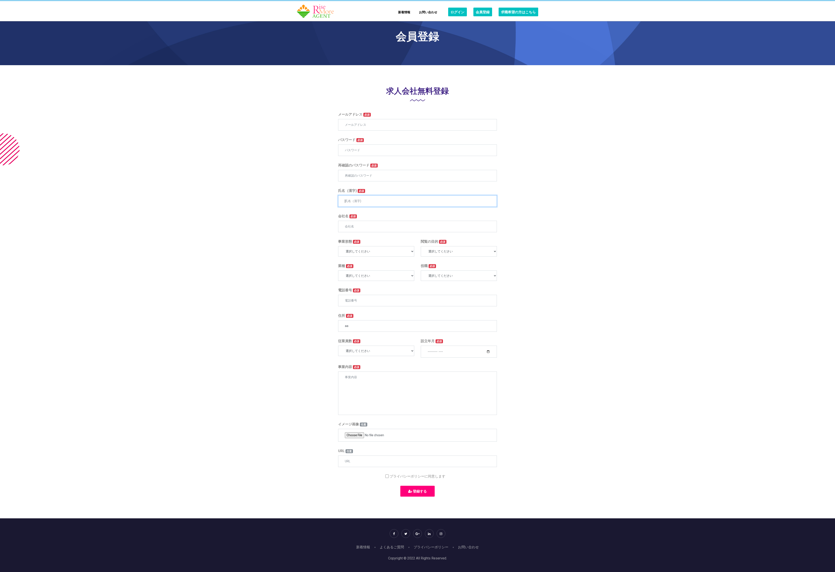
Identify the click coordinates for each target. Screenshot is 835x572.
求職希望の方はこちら (518, 12)
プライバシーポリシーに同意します (417, 476)
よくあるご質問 (392, 547)
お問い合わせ (428, 12)
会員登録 (483, 12)
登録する (419, 491)
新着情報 (404, 12)
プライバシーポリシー (431, 547)
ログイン (457, 12)
